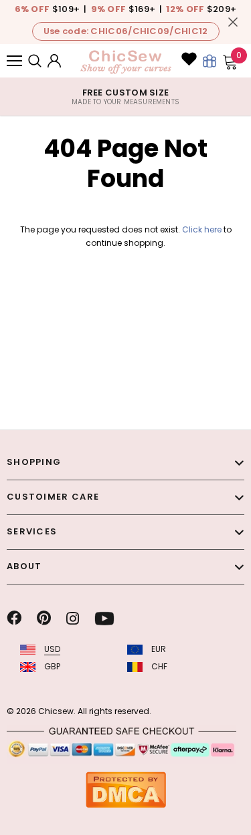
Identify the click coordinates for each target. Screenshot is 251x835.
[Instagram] (72, 618)
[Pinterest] (44, 618)
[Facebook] (14, 618)
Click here (203, 229)
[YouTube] (104, 618)
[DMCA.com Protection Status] (126, 789)
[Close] (233, 22)
